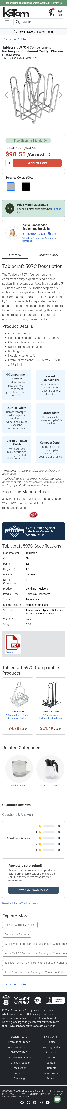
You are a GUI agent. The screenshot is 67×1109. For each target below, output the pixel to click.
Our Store (51, 1067)
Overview (15, 255)
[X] (28, 1102)
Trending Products (19, 1062)
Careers (51, 1057)
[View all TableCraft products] (33, 514)
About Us (51, 1052)
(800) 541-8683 (35, 233)
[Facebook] (22, 1102)
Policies (51, 1041)
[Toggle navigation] (6, 21)
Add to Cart (37, 163)
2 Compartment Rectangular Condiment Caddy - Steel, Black (51, 718)
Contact (51, 1062)
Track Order (19, 1067)
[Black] (26, 186)
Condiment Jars (18, 785)
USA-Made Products (19, 1057)
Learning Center (51, 1047)
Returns (19, 1073)
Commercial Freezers (17, 934)
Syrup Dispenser (49, 785)
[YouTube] (48, 1102)
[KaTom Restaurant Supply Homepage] (16, 12)
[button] (51, 13)
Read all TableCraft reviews (20, 903)
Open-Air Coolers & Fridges (20, 924)
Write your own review (33, 890)
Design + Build (19, 1036)
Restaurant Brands (19, 1041)
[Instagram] (41, 1102)
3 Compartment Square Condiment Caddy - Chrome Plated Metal (18, 718)
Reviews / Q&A (48, 255)
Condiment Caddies (16, 39)
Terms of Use (24, 1096)
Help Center (51, 1036)
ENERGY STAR (19, 1052)
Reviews (51, 1078)
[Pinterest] (34, 1102)
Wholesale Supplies (19, 1047)
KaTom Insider (51, 1073)
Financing (19, 1078)
